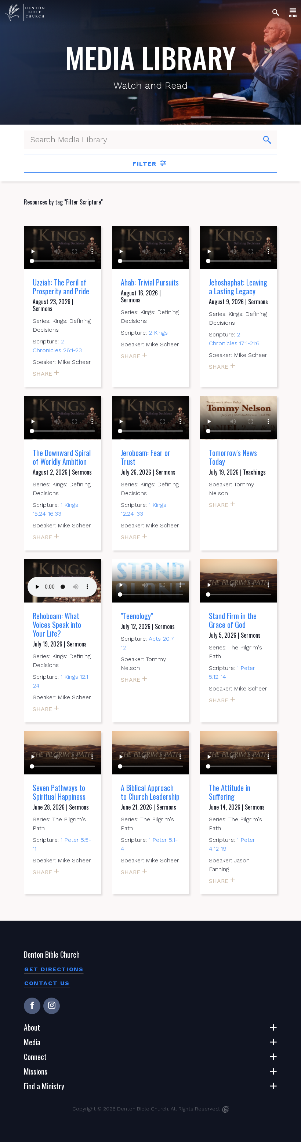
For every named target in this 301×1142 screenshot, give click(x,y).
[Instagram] (51, 1006)
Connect (35, 1056)
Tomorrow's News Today (233, 457)
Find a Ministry (44, 1086)
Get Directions (53, 969)
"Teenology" (137, 615)
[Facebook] (32, 1006)
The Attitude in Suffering (229, 792)
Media (32, 1042)
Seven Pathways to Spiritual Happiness (59, 792)
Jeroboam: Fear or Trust (145, 457)
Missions (35, 1071)
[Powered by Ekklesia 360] (225, 1109)
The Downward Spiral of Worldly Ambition (62, 457)
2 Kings (158, 332)
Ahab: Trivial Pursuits (150, 282)
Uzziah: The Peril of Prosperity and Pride (61, 286)
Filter (146, 163)
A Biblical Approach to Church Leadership (150, 792)
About (32, 1027)
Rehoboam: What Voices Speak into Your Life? (57, 624)
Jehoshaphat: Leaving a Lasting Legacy (238, 286)
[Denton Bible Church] (24, 12)
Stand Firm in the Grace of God (233, 620)
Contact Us (47, 983)
